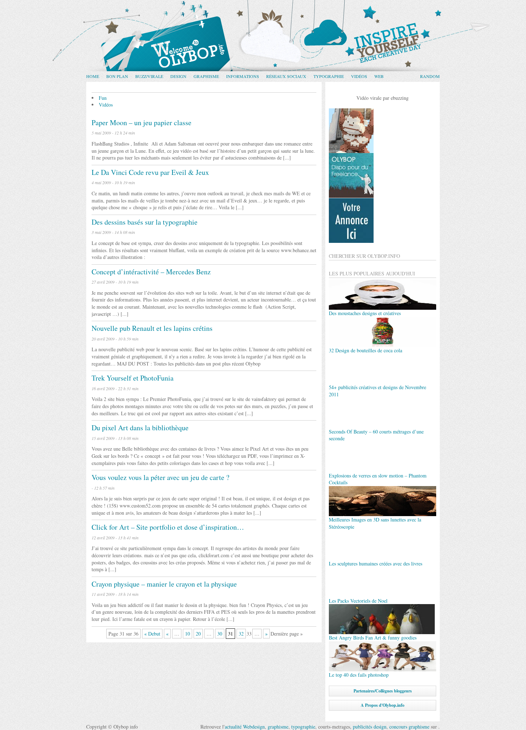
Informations (242, 76)
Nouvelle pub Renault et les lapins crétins (152, 328)
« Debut (152, 633)
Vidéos (359, 76)
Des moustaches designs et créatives (365, 313)
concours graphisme (409, 726)
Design (178, 76)
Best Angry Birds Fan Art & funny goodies (373, 637)
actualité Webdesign (245, 726)
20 (198, 633)
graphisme (278, 726)
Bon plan (117, 76)
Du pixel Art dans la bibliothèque (140, 427)
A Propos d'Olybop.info (382, 705)
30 (219, 633)
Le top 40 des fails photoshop (359, 674)
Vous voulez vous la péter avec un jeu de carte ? (160, 477)
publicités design (369, 726)
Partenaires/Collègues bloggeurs (383, 691)
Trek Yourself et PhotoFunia (133, 378)
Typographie (328, 76)
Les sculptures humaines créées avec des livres (375, 563)
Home (92, 76)
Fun (103, 97)
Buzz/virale (149, 76)
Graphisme (206, 76)
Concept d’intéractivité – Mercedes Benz (151, 271)
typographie (303, 726)
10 (187, 633)
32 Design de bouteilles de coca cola (365, 350)
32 (241, 633)
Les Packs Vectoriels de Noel (358, 600)
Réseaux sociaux (286, 76)
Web (379, 76)
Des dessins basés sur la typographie (145, 222)
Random (430, 76)
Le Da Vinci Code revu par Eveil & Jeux (150, 172)
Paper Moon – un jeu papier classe (141, 122)
